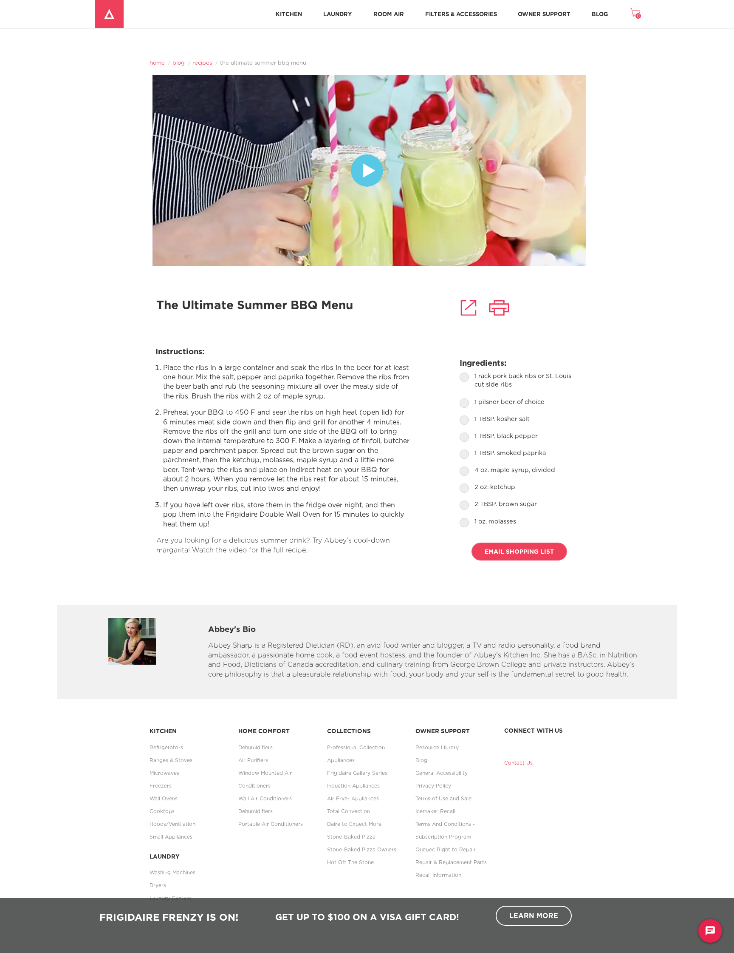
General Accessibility (441, 773)
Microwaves (164, 773)
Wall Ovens (164, 798)
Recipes (202, 62)
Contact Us (518, 762)
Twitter (524, 743)
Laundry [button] (337, 14)
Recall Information (438, 875)
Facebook (510, 743)
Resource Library (437, 747)
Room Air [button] (388, 14)
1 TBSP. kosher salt (502, 418)
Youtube (538, 743)
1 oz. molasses (495, 521)
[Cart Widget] (635, 12)
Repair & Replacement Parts (451, 862)
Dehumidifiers (255, 747)
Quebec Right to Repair (445, 849)
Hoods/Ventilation (172, 824)
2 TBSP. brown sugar (505, 504)
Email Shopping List (519, 551)
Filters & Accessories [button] (461, 14)
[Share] (468, 308)
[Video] (367, 170)
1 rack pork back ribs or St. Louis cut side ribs (522, 380)
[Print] (499, 308)
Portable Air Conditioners (270, 824)
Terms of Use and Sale (443, 798)
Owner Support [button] (544, 14)
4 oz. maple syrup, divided (514, 470)
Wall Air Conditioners (265, 798)
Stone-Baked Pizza (351, 836)
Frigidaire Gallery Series (357, 773)
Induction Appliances (353, 785)
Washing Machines (172, 872)
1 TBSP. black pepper (506, 435)
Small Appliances (171, 836)
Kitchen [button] (289, 14)
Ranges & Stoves (171, 760)
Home (157, 62)
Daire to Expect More (354, 824)
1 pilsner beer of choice (509, 401)
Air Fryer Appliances (353, 798)
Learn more (533, 915)
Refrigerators (166, 747)
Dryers (158, 885)
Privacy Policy (433, 785)
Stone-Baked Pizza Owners (361, 849)
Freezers (161, 785)
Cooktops (162, 811)
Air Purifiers (253, 760)
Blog (600, 14)
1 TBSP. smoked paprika (510, 452)
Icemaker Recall (435, 811)
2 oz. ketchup (494, 487)
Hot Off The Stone (350, 862)
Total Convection (348, 811)
